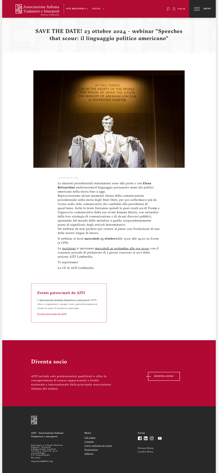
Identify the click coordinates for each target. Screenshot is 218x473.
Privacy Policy (146, 448)
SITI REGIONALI (76, 9)
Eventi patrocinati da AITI (52, 314)
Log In (182, 9)
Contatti (89, 442)
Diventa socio (164, 376)
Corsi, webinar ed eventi (98, 446)
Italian (96, 9)
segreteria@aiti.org (42, 461)
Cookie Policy (145, 452)
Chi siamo (90, 438)
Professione (91, 450)
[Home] (35, 9)
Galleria (89, 454)
